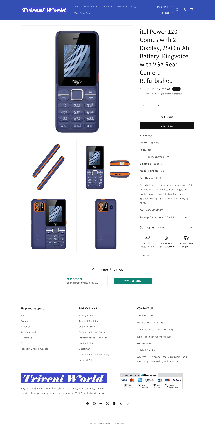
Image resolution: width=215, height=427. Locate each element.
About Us (25, 326)
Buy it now (167, 125)
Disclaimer (84, 348)
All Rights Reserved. (116, 423)
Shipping (158, 93)
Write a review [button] (132, 280)
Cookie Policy (86, 343)
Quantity (144, 99)
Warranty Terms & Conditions (94, 337)
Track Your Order (29, 332)
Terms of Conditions (89, 321)
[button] (177, 9)
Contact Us (26, 337)
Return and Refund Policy (92, 332)
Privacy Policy (86, 315)
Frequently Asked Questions (35, 348)
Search (24, 321)
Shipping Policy (87, 326)
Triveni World (102, 423)
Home (24, 315)
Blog (23, 343)
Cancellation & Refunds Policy (94, 354)
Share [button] (146, 255)
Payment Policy (86, 359)
